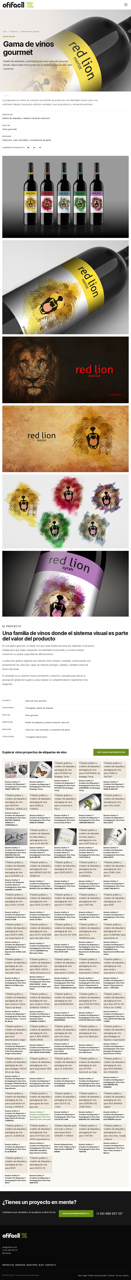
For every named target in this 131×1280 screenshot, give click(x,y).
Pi (40, 147)
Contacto (50, 1265)
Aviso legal (82, 1275)
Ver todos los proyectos (111, 752)
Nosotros (32, 1265)
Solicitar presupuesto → (76, 1213)
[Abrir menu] (126, 5)
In (34, 147)
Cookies (111, 1275)
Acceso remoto (122, 1275)
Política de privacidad (97, 1275)
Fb (28, 147)
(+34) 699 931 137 (109, 1213)
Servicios (20, 1265)
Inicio (5, 31)
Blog (41, 1265)
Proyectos (14, 31)
